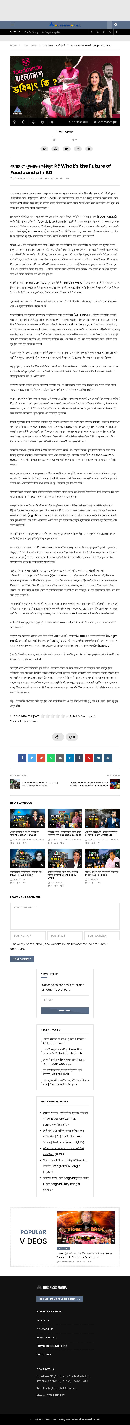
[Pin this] (89, 758)
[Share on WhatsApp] (51, 758)
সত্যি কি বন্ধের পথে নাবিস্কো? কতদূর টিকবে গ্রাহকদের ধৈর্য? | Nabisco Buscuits (64, 833)
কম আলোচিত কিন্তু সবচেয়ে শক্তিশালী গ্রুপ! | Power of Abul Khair (27, 873)
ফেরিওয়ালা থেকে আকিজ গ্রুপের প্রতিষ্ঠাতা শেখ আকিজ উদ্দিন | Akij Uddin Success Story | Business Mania (63, 1136)
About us (42, 1320)
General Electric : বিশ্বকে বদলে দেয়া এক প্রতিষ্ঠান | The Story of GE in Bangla (89, 784)
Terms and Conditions (51, 1346)
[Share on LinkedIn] (70, 758)
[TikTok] (104, 32)
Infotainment (29, 45)
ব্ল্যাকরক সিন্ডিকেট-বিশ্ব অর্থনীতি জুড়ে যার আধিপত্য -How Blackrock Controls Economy (65, 1119)
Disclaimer (43, 1354)
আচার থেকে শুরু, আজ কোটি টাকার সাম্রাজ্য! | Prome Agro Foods (102, 873)
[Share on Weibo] (108, 758)
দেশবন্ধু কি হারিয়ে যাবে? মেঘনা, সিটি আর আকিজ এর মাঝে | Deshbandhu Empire (63, 874)
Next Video (113, 775)
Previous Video (18, 775)
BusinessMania (66, 1261)
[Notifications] (116, 32)
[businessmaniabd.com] (65, 24)
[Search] (116, 25)
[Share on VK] (98, 758)
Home (13, 45)
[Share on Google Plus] (41, 758)
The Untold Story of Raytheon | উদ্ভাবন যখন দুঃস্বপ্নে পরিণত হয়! (40, 784)
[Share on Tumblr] (79, 758)
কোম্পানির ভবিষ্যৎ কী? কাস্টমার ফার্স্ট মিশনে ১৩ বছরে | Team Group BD (44, 32)
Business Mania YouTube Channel (59, 1299)
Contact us (44, 1329)
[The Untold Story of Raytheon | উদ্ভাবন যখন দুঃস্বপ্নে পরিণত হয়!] (15, 784)
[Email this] (60, 758)
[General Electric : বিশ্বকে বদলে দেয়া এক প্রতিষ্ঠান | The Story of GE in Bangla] (115, 784)
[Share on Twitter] (32, 758)
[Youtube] (97, 32)
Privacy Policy (46, 1337)
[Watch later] (110, 32)
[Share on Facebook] (22, 758)
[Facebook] (91, 32)
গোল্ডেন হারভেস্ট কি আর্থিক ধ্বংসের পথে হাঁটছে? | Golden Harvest (24, 833)
